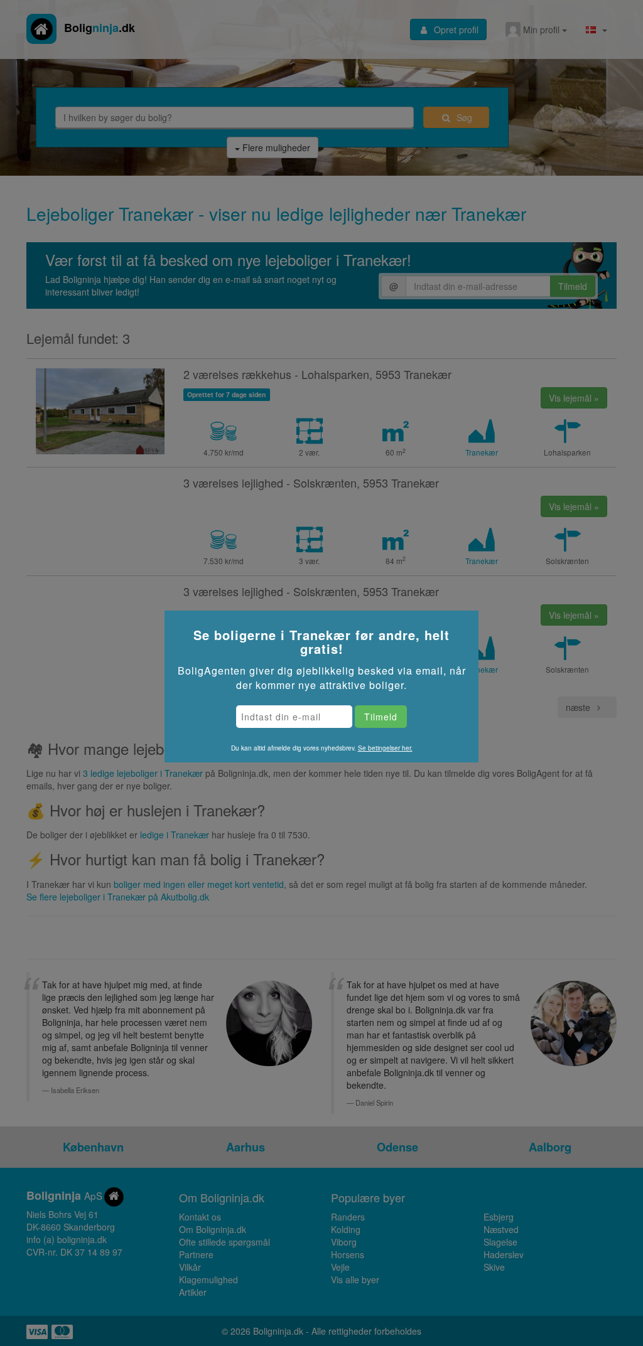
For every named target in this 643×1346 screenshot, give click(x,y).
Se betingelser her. (385, 748)
